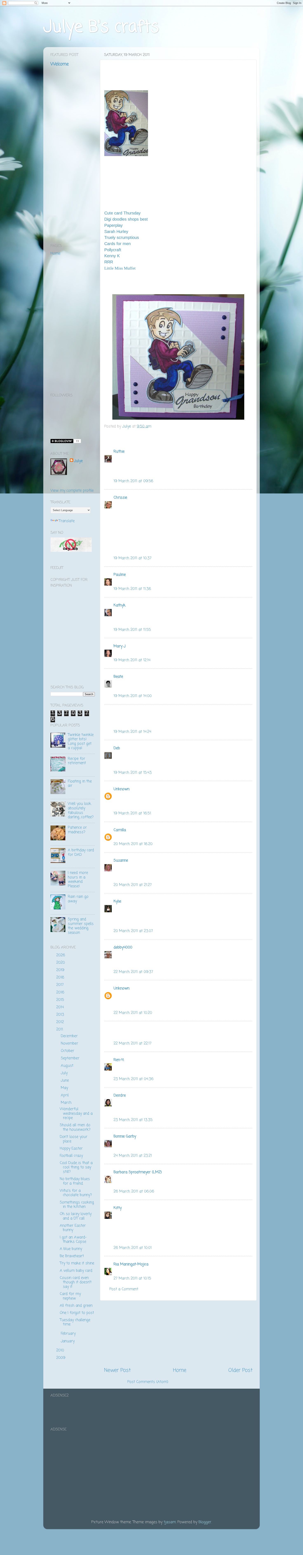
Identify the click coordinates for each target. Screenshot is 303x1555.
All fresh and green (76, 1305)
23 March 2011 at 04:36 (134, 1079)
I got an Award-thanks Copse (73, 1239)
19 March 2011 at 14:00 (133, 696)
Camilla (120, 830)
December (70, 1036)
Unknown (121, 789)
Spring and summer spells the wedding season (81, 926)
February (69, 1333)
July (65, 1073)
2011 (60, 1029)
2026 (61, 955)
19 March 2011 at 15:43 (133, 773)
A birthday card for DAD (81, 852)
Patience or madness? (77, 830)
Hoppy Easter (71, 1148)
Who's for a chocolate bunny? (76, 1193)
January (68, 1341)
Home (179, 1370)
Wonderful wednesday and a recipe (76, 1113)
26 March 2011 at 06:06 (134, 1191)
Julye (78, 461)
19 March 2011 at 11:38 (132, 589)
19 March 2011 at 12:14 (132, 660)
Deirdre (120, 1095)
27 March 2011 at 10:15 (132, 1278)
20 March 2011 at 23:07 (133, 931)
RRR (108, 262)
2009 (61, 1358)
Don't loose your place (73, 1139)
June (65, 1080)
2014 (60, 1007)
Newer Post (117, 1370)
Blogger (204, 1522)
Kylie (117, 901)
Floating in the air (80, 783)
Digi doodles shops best (126, 219)
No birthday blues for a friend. (75, 1181)
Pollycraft (112, 250)
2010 (60, 1350)
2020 (61, 963)
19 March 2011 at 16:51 (132, 813)
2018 (61, 977)
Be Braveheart (72, 1256)
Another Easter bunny (73, 1228)
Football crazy (71, 1156)
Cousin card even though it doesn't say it (76, 1282)
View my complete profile (72, 490)
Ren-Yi (119, 1060)
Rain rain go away (78, 899)
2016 (61, 992)
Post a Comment (123, 1289)
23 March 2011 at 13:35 (133, 1120)
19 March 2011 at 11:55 (132, 630)
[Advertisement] (178, 1333)
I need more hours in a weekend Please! (78, 879)
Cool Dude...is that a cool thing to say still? (76, 1167)
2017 (60, 985)
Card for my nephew (70, 1296)
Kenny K (112, 256)
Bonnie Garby (125, 1136)
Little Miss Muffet (120, 268)
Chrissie (120, 497)
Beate (118, 677)
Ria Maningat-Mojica (131, 1264)
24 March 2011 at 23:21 (133, 1156)
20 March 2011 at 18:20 (133, 844)
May (65, 1088)
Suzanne (121, 860)
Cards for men (117, 243)
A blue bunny (71, 1249)
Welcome (59, 64)
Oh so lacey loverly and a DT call (76, 1216)
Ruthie (119, 451)
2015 (60, 1000)
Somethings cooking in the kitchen (77, 1205)
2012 (60, 1022)
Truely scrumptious (121, 237)
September (71, 1058)
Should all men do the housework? (75, 1127)
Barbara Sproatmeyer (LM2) (138, 1172)
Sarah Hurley (116, 231)
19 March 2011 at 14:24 (132, 732)
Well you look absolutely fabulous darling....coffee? (81, 810)
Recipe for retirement (77, 761)
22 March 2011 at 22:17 (133, 1043)
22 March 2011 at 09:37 (133, 972)
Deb (117, 748)
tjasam (170, 1522)
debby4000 (123, 947)
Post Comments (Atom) (147, 1382)
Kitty (118, 1208)
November (70, 1043)
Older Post (240, 1370)
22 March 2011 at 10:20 (133, 1013)
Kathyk (120, 605)
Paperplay (113, 225)
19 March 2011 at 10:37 (133, 558)
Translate (67, 521)
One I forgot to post (77, 1313)
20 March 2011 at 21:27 (133, 885)
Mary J (120, 646)
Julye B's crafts (101, 27)
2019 (61, 970)
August (68, 1066)
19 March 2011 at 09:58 (133, 481)
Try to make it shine (77, 1263)
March (67, 1103)
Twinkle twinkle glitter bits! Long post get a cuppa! (81, 741)
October (68, 1051)
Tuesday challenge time (75, 1322)
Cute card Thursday (122, 213)
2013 (60, 1015)
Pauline (120, 575)
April (65, 1095)
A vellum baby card (76, 1271)
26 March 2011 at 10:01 (133, 1248)
